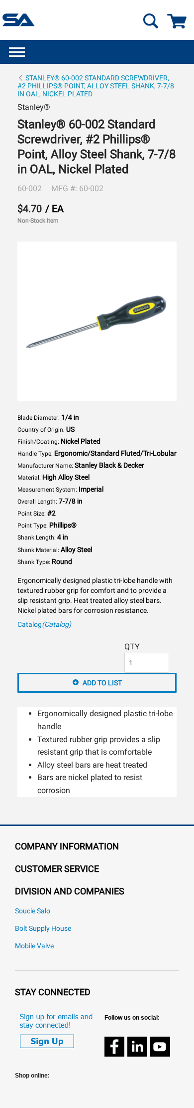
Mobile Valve (34, 946)
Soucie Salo (32, 911)
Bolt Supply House (43, 928)
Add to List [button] (102, 683)
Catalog (44, 624)
